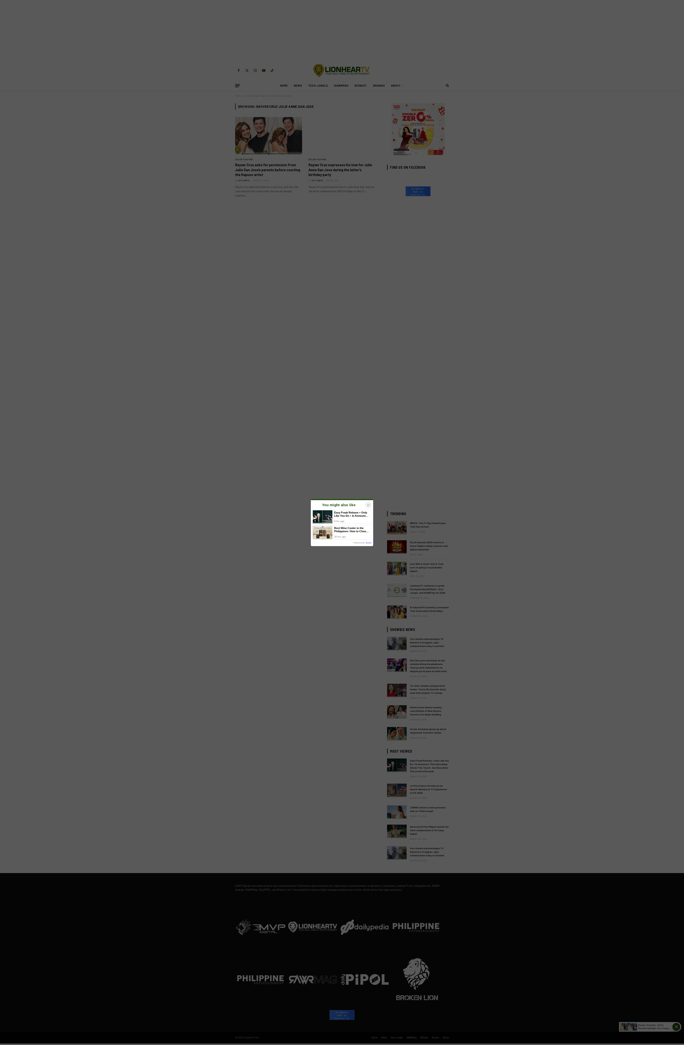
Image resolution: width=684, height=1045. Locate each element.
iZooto (368, 543)
